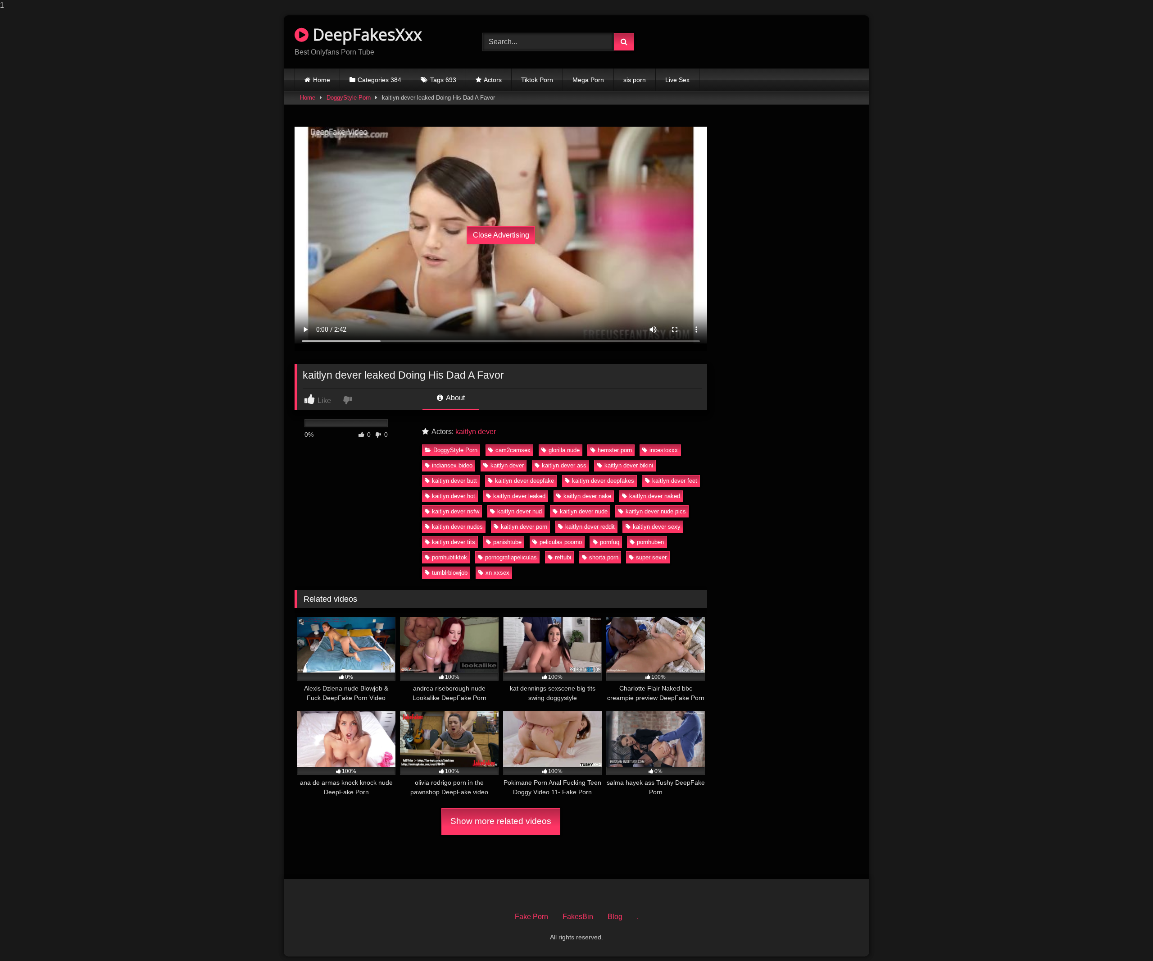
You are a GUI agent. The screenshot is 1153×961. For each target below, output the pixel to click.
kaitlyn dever (475, 431)
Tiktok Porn (537, 79)
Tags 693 (443, 79)
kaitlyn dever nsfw (455, 511)
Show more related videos (500, 821)
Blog (615, 916)
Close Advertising (501, 235)
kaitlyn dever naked (654, 496)
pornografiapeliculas (511, 557)
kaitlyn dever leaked (519, 496)
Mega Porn (588, 79)
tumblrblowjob (450, 572)
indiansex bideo (452, 465)
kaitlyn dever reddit (590, 526)
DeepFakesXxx (365, 34)
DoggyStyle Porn (349, 97)
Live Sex (677, 79)
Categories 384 (379, 79)
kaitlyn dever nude (584, 511)
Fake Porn (531, 916)
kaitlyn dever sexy (657, 526)
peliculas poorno (561, 542)
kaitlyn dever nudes (457, 526)
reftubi (563, 557)
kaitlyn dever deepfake (524, 480)
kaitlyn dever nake (587, 496)
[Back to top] (1125, 936)
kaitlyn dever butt (454, 480)
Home (321, 79)
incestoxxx (663, 450)
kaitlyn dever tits (453, 542)
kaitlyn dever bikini (628, 465)
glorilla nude (564, 450)
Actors (493, 79)
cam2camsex (513, 450)
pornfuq (609, 542)
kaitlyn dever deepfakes (603, 480)
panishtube (507, 542)
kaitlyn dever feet (674, 480)
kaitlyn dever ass (564, 465)
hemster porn (615, 450)
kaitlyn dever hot (453, 496)
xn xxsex (497, 572)
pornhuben (650, 542)
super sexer (651, 557)
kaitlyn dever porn (524, 526)
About (455, 398)
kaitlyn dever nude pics (656, 511)
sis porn (634, 79)
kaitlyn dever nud (519, 511)
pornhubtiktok (449, 557)
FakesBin (578, 916)
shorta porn (603, 557)
